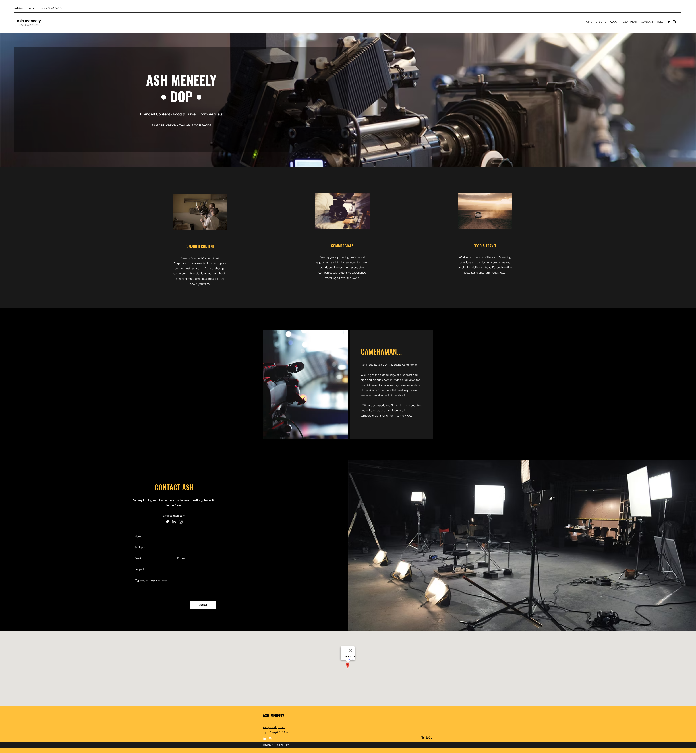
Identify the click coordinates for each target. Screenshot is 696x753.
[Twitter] (167, 521)
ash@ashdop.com (25, 8)
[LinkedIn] (669, 22)
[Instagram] (674, 22)
